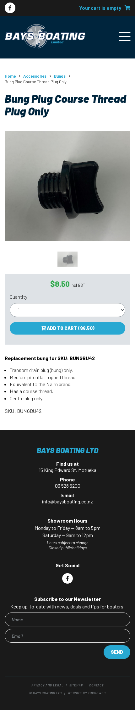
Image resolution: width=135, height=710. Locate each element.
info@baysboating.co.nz (67, 501)
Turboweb (97, 693)
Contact (96, 685)
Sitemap (76, 685)
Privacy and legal (47, 685)
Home (10, 76)
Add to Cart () (70, 328)
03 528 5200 (67, 486)
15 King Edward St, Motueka (67, 470)
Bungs (60, 76)
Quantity (18, 297)
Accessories (34, 76)
